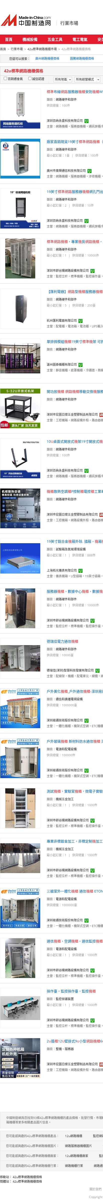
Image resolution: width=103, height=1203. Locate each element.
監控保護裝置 (65, 999)
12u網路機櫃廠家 (76, 1156)
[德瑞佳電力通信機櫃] (20, 658)
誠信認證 (38, 79)
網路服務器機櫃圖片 (78, 1146)
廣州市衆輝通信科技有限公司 (66, 171)
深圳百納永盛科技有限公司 (65, 121)
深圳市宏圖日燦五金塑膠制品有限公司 (72, 414)
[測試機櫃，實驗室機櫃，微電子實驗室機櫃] (20, 808)
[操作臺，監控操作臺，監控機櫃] (20, 1008)
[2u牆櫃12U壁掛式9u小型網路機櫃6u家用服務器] (20, 1058)
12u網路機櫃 (73, 1136)
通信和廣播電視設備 (69, 699)
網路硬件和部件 (66, 99)
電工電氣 (80, 39)
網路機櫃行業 (74, 1166)
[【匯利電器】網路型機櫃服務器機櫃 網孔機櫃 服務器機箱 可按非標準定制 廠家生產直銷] (20, 308)
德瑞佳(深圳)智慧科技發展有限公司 (70, 670)
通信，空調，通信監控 (75, 941)
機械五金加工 (65, 799)
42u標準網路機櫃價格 (27, 1177)
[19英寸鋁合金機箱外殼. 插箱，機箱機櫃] (20, 558)
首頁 (8, 39)
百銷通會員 (15, 79)
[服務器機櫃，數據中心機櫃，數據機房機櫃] (20, 608)
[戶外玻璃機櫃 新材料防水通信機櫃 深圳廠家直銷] (20, 758)
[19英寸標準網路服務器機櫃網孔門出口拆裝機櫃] (20, 208)
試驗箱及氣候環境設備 (71, 549)
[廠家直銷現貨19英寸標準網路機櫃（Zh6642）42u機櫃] (20, 158)
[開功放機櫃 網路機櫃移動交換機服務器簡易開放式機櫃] (20, 408)
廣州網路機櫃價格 (47, 58)
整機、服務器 (65, 1049)
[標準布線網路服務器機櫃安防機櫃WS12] (20, 108)
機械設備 (30, 39)
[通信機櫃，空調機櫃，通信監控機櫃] (20, 958)
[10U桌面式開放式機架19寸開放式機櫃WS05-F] (20, 458)
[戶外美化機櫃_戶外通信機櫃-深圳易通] (20, 708)
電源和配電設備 (66, 749)
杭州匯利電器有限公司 (62, 320)
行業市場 (69, 23)
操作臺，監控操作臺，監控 (71, 991)
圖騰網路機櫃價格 (82, 58)
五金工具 (55, 39)
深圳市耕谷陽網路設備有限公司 (68, 270)
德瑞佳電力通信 (62, 641)
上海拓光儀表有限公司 (62, 570)
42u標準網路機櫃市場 (42, 49)
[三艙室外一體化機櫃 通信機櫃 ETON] (20, 908)
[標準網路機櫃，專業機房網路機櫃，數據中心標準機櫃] (20, 258)
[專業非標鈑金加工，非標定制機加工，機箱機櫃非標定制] (20, 858)
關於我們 (96, 1189)
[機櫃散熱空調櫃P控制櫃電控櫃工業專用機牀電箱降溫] (20, 508)
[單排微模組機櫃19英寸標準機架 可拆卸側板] (20, 358)
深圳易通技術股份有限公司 (65, 720)
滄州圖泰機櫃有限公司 (62, 364)
